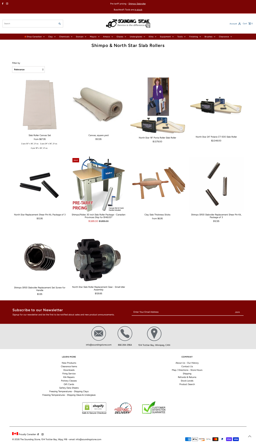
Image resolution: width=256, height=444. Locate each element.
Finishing (193, 37)
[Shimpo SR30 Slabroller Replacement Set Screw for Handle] (39, 257)
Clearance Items (69, 366)
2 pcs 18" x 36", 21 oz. (39, 148)
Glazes (120, 37)
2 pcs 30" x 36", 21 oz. (30, 144)
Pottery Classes (69, 380)
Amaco (106, 37)
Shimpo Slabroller (137, 3)
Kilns (151, 37)
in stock (138, 9)
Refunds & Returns (187, 377)
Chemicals (64, 37)
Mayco (93, 37)
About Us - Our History (187, 363)
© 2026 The (18, 439)
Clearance (224, 37)
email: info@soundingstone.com (85, 439)
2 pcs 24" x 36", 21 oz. (48, 144)
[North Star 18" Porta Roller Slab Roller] (157, 106)
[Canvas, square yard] (98, 105)
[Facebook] (2, 4)
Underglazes (136, 37)
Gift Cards (69, 384)
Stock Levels (187, 380)
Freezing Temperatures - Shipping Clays (69, 391)
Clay (50, 37)
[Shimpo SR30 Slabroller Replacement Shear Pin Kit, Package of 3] (216, 184)
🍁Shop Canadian (33, 37)
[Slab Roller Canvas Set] (39, 105)
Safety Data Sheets (69, 388)
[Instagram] (6, 4)
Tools (180, 37)
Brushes (208, 37)
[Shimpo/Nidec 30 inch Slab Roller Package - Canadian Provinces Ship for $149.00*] (98, 184)
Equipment (165, 37)
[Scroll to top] (249, 436)
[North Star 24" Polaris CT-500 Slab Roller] (216, 105)
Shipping (187, 373)
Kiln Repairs (69, 377)
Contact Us (187, 366)
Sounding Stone (32, 439)
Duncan (79, 37)
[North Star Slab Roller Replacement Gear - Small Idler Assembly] (98, 256)
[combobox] (29, 23)
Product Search (187, 384)
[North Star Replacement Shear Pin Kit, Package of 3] (39, 184)
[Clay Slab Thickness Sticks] (157, 184)
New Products (69, 363)
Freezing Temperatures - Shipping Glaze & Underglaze (69, 395)
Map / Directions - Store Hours (187, 370)
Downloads (69, 370)
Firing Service (69, 373)
